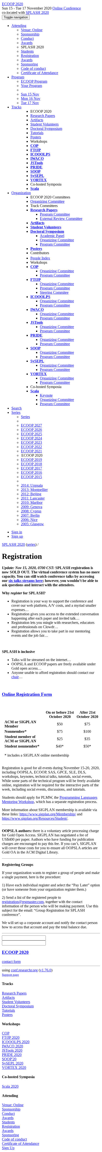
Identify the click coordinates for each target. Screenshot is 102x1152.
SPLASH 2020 (37, 12)
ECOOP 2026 (31, 430)
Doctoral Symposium (46, 128)
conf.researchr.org (24, 970)
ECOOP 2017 (31, 468)
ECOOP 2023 (31, 442)
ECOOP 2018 (31, 464)
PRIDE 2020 (12, 1055)
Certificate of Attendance (39, 73)
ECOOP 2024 (31, 438)
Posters (35, 137)
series (31, 544)
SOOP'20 (9, 1059)
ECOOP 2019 (31, 460)
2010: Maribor (31, 502)
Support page (10, 974)
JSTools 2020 (12, 1050)
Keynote (46, 395)
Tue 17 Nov (30, 103)
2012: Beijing (31, 494)
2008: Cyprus (31, 511)
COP (5, 1033)
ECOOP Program (34, 81)
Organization (21, 193)
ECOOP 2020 (15, 952)
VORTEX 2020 (14, 1068)
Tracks (16, 107)
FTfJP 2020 (10, 1038)
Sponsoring (29, 64)
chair (15, 677)
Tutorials (36, 133)
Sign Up (8, 1148)
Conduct (27, 38)
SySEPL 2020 (12, 1063)
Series (25, 417)
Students (27, 51)
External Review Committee (61, 219)
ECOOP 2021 (31, 451)
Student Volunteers (44, 124)
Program (17, 77)
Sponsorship (30, 34)
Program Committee (55, 214)
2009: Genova (31, 507)
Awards (26, 43)
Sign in (16, 532)
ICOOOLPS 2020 (15, 1042)
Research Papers (42, 116)
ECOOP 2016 (31, 472)
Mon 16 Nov (30, 98)
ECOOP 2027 (31, 425)
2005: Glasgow (32, 524)
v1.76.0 (45, 970)
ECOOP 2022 (31, 447)
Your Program (31, 86)
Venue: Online (31, 30)
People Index (40, 258)
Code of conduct (33, 68)
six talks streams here (26, 581)
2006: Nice (29, 520)
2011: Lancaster (33, 498)
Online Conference (66, 8)
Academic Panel (52, 236)
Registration (30, 56)
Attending (18, 26)
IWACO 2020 (12, 1046)
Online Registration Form (27, 694)
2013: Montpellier (34, 490)
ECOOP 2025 (31, 434)
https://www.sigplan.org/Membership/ (47, 814)
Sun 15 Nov (30, 94)
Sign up (17, 536)
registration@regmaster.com (23, 902)
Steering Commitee (54, 292)
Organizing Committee (47, 201)
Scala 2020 (10, 1086)
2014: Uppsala (32, 485)
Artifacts (36, 120)
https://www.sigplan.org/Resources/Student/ (34, 818)
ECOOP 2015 (31, 477)
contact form (11, 962)
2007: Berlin (30, 515)
